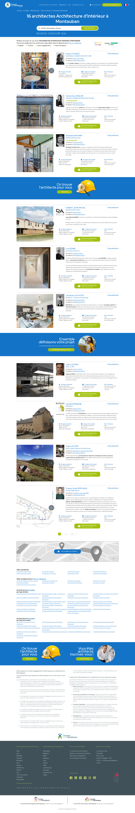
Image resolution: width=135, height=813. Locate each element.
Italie (44, 765)
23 (72, 534)
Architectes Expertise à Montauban (52, 626)
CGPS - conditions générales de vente (106, 762)
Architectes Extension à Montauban (26, 626)
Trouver (64, 192)
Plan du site (100, 756)
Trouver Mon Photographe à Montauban (32, 803)
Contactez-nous (77, 5)
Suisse (45, 775)
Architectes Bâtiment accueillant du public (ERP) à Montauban (79, 612)
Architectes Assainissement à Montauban (79, 631)
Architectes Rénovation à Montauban (52, 622)
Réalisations (63, 5)
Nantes (19, 765)
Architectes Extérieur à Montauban (26, 611)
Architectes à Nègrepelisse (75, 583)
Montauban (31, 590)
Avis (69, 5)
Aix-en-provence (22, 775)
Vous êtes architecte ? (112, 5)
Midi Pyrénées (35, 10)
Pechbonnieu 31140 (79, 300)
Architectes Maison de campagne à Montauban (52, 598)
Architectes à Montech (48, 583)
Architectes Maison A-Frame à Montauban (54, 601)
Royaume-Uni (47, 772)
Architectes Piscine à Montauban (77, 628)
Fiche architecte (113, 53)
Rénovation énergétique (78, 756)
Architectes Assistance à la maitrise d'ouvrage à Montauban (54, 629)
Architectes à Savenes (74, 571)
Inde (44, 760)
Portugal (46, 770)
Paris (18, 751)
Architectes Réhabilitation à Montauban (104, 631)
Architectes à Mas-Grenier (24, 573)
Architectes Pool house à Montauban (27, 603)
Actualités (99, 753)
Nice (18, 763)
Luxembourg (47, 768)
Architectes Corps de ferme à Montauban (79, 601)
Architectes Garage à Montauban (51, 603)
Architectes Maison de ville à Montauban (28, 597)
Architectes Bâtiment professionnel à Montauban (78, 606)
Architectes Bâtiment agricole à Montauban (80, 609)
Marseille (19, 756)
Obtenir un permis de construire (80, 753)
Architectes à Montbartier (100, 573)
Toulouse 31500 (78, 103)
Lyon (18, 753)
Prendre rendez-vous (61, 350)
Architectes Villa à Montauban (101, 597)
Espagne (46, 758)
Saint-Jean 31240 (78, 58)
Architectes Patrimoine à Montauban (52, 611)
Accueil (19, 10)
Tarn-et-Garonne (46, 10)
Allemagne (46, 751)
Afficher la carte (69, 551)
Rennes (19, 770)
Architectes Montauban (60, 10)
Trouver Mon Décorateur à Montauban (84, 803)
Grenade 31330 (78, 142)
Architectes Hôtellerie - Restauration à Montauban (52, 606)
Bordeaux (20, 760)
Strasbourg (20, 768)
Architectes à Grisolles (99, 581)
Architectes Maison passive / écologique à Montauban (53, 595)
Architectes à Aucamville (49, 573)
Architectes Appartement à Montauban (79, 603)
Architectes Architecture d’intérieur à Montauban (27, 632)
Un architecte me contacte (48, 5)
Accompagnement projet (78, 758)
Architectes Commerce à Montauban (27, 605)
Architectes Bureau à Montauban (102, 605)
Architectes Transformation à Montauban (28, 628)
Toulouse (19, 758)
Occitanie (26, 10)
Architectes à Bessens (48, 571)
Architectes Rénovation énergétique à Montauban (78, 623)
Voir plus (63, 33)
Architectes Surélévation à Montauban (103, 622)
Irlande (45, 763)
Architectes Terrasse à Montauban (77, 626)
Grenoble (20, 777)
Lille (18, 772)
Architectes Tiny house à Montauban (78, 597)
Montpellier (20, 780)
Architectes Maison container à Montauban (28, 601)
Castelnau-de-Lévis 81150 (81, 493)
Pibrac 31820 (77, 212)
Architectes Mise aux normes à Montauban (105, 626)
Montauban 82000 (79, 60)
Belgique (46, 753)
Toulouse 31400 (78, 253)
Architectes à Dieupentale (24, 571)
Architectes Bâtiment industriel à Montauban (54, 609)
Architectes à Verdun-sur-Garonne (26, 584)
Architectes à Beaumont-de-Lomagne (27, 581)
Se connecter (96, 5)
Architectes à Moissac (22, 583)
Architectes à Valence (99, 583)
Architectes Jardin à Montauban (102, 628)
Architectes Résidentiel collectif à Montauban (105, 603)
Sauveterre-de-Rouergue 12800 (83, 451)
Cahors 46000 (77, 369)
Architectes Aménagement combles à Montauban (27, 636)
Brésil (44, 756)
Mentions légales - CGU (104, 758)
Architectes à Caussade (74, 581)
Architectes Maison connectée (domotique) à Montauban (105, 595)
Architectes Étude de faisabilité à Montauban (54, 631)
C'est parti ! (85, 659)
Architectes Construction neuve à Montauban (26, 623)
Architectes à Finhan (73, 573)
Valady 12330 (77, 409)
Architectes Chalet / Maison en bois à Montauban (78, 595)
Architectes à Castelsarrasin (49, 581)
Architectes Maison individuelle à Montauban (29, 594)
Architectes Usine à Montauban (101, 609)
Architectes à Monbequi (99, 571)
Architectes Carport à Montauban (102, 601)
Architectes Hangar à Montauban (26, 609)
